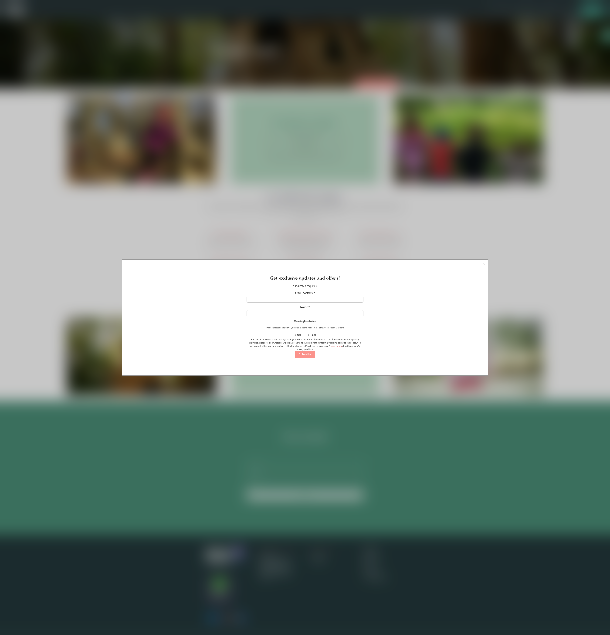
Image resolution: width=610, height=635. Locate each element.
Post (313, 335)
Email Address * (305, 292)
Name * (305, 307)
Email (298, 335)
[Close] (483, 263)
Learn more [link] (336, 345)
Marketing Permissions (305, 321)
